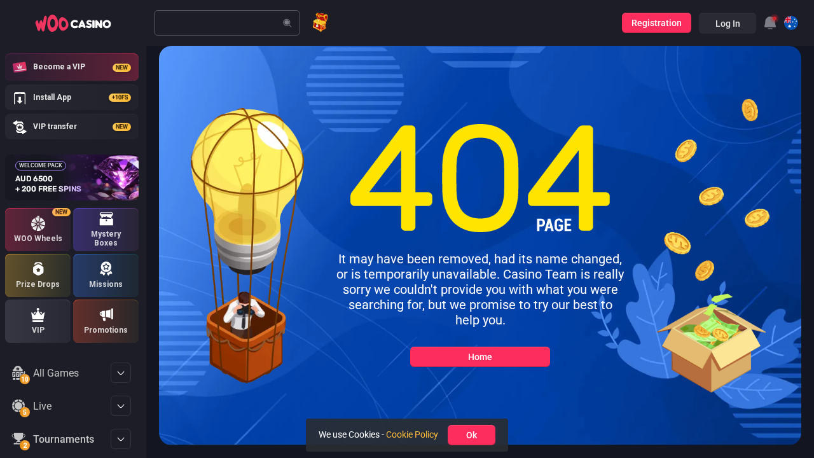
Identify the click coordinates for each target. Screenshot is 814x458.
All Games (50, 375)
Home (480, 357)
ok (471, 435)
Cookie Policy (412, 434)
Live (37, 408)
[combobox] (770, 23)
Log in (727, 23)
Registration (656, 23)
